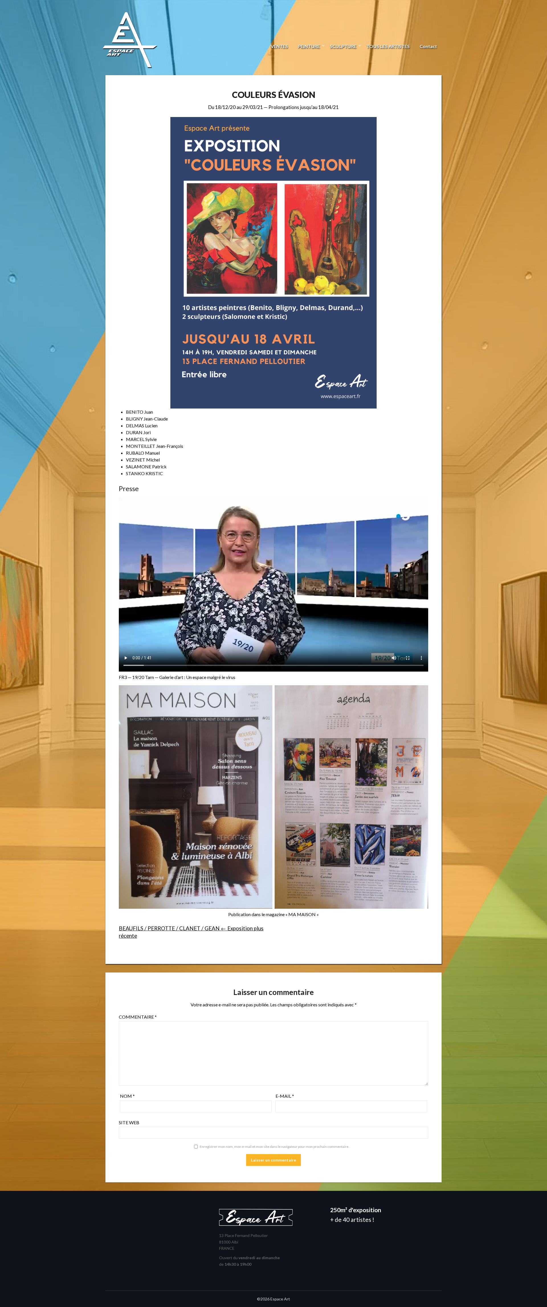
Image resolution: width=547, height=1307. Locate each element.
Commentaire (138, 1016)
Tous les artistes (388, 46)
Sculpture (343, 46)
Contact (428, 46)
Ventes (279, 46)
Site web (129, 1122)
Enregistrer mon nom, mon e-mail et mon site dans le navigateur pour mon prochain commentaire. (274, 1146)
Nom (127, 1096)
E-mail (284, 1096)
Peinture (309, 46)
